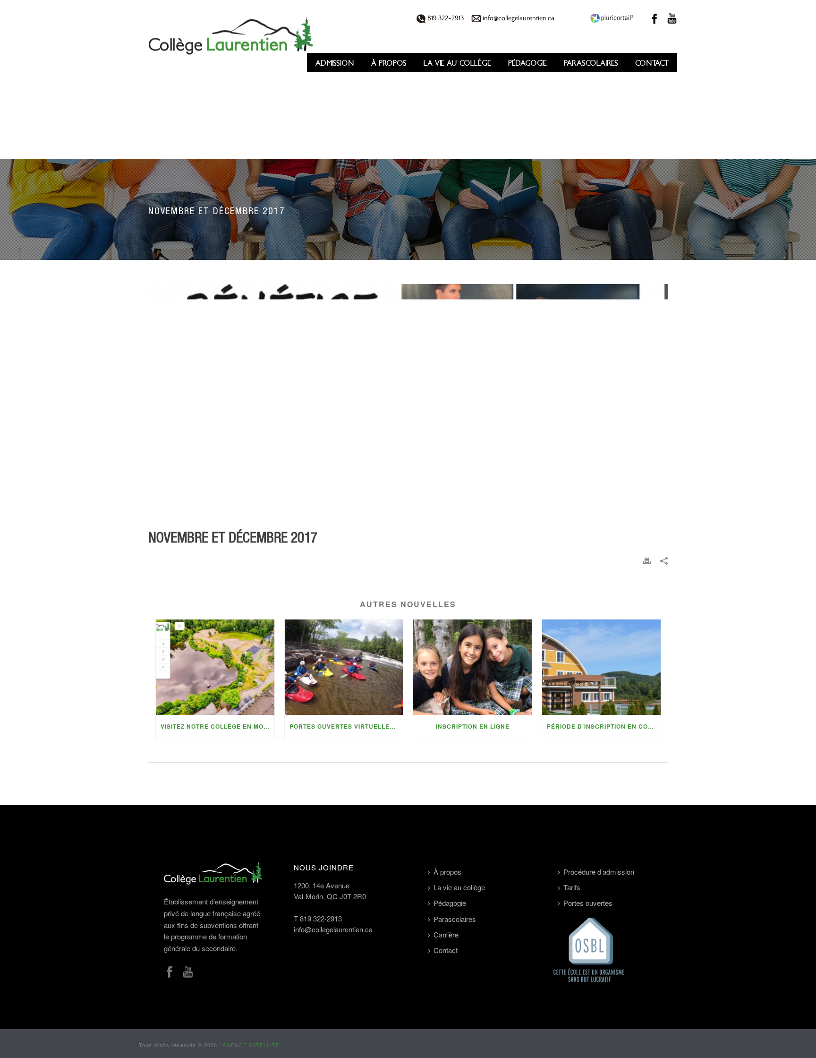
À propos (389, 63)
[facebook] (169, 972)
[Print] (647, 560)
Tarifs (571, 887)
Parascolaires (591, 63)
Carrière (446, 934)
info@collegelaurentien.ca (517, 18)
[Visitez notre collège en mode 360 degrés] (215, 666)
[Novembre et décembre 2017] (408, 402)
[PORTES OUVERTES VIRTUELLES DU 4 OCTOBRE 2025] (344, 666)
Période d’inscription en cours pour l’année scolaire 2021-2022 (604, 726)
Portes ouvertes (587, 903)
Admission (334, 63)
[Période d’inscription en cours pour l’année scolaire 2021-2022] (601, 666)
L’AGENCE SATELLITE (249, 1045)
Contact (652, 63)
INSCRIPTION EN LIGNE (473, 726)
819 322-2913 (445, 18)
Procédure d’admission (598, 872)
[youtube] (188, 972)
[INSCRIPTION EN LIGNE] (472, 666)
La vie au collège (457, 63)
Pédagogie (527, 63)
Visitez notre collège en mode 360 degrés (217, 726)
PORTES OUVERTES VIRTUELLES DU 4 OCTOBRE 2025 (346, 726)
